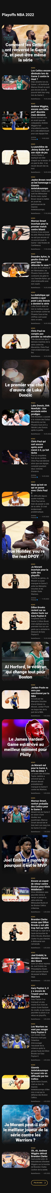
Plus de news (38, 1183)
